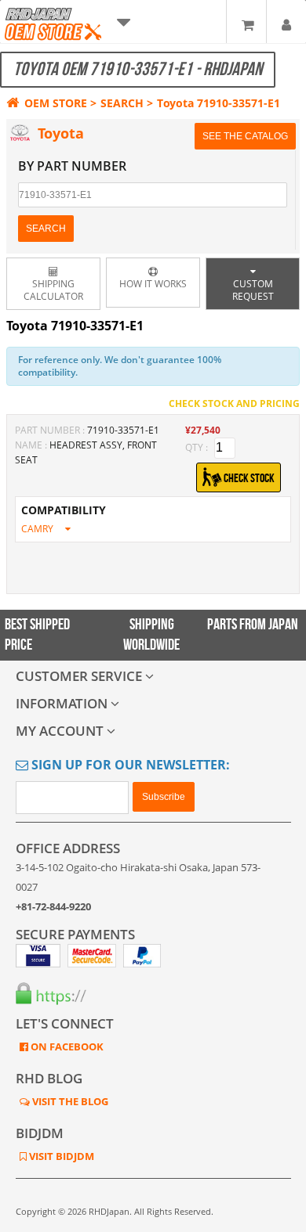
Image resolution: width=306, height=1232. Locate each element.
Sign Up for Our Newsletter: (129, 764)
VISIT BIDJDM (60, 1156)
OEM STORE (55, 102)
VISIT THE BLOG (69, 1101)
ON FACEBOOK (66, 1046)
